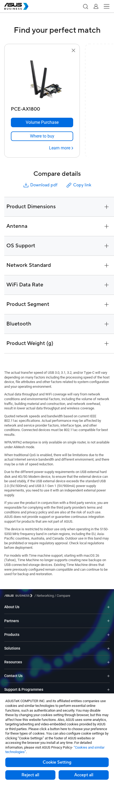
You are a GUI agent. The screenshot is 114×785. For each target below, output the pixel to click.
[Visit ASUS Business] (19, 595)
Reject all (30, 775)
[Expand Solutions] (108, 648)
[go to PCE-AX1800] (42, 79)
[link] (42, 136)
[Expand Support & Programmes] (108, 689)
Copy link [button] (82, 185)
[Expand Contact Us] (108, 675)
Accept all (83, 775)
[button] (85, 6)
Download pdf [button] (43, 185)
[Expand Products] (108, 634)
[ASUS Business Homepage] (16, 6)
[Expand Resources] (108, 662)
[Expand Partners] (108, 620)
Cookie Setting (57, 762)
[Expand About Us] (108, 606)
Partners (11, 621)
